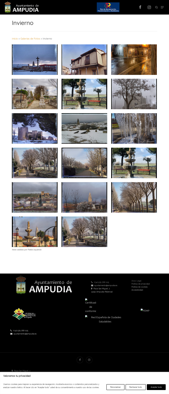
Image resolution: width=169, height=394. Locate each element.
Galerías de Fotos (30, 38)
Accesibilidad (137, 290)
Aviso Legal (136, 281)
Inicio (15, 38)
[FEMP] (145, 312)
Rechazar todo (135, 387)
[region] (84, 383)
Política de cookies (140, 287)
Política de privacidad (141, 284)
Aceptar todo (156, 387)
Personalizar (115, 387)
